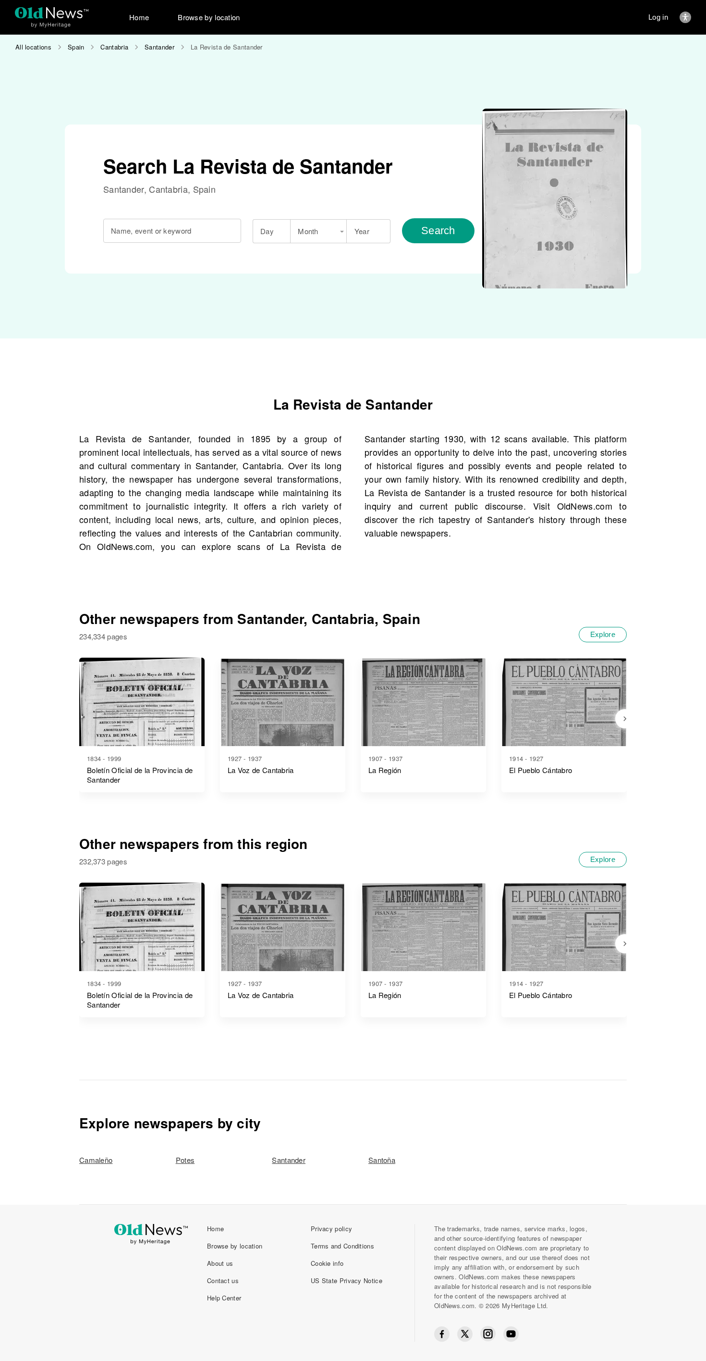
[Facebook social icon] (442, 1334)
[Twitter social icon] (465, 1334)
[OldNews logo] (51, 12)
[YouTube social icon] (511, 1334)
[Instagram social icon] (488, 1334)
